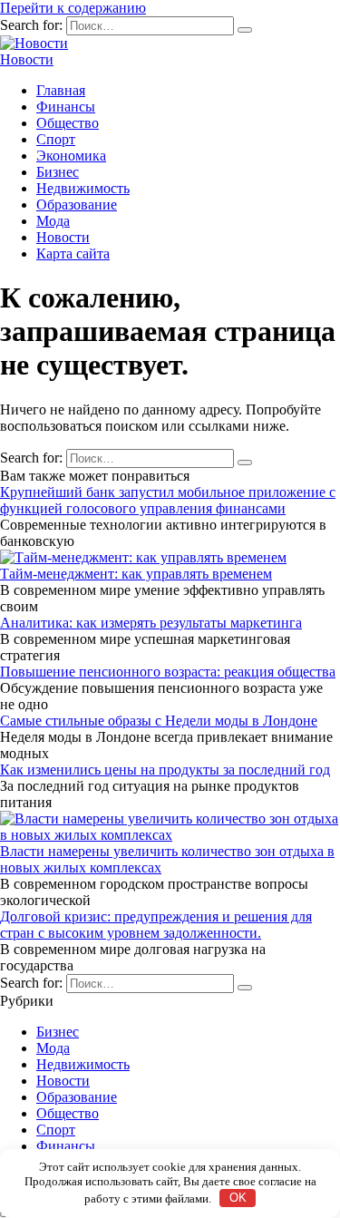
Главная (60, 90)
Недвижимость (83, 188)
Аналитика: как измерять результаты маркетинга (151, 622)
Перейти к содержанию (73, 7)
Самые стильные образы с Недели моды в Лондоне (158, 720)
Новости (26, 59)
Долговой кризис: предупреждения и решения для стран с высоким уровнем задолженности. (156, 924)
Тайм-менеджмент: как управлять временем (136, 573)
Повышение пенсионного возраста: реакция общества (167, 671)
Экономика (71, 155)
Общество (67, 123)
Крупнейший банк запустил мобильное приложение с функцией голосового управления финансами (167, 500)
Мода (53, 221)
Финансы (65, 106)
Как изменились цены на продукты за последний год (165, 769)
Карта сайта (73, 253)
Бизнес (57, 172)
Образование (76, 204)
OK (238, 1197)
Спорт (55, 139)
